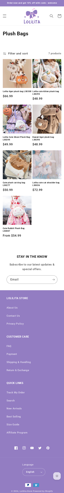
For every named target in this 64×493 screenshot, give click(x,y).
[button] (4, 16)
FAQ (9, 346)
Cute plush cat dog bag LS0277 (14, 183)
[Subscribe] (53, 279)
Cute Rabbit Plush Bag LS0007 (14, 229)
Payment (12, 354)
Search (11, 400)
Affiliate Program (17, 432)
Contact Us (13, 315)
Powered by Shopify (43, 491)
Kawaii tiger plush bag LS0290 (43, 138)
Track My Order (16, 392)
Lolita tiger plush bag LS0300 (17, 91)
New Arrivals (14, 408)
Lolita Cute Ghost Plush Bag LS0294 (16, 138)
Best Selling (14, 416)
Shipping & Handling (19, 362)
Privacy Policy (15, 323)
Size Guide (13, 424)
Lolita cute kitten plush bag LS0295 (45, 92)
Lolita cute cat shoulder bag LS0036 (46, 183)
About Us (12, 307)
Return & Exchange (18, 370)
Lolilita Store (26, 491)
